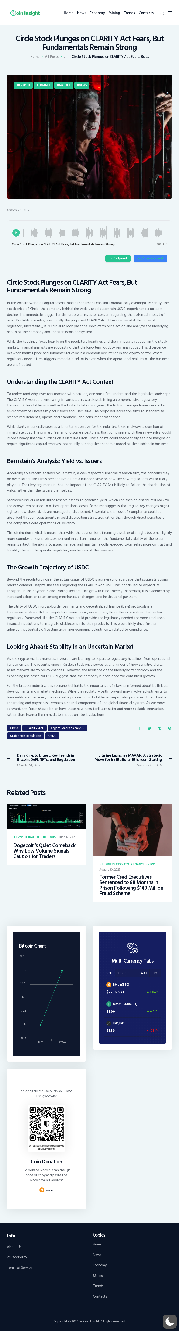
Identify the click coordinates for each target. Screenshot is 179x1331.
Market (64, 85)
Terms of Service (19, 1268)
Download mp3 (152, 258)
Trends (50, 837)
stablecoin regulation (25, 735)
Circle (14, 728)
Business (108, 865)
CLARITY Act (34, 728)
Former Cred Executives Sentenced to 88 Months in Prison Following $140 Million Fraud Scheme (131, 885)
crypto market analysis (67, 728)
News (83, 85)
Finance (45, 85)
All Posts (52, 57)
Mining (98, 1276)
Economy (100, 1265)
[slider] (95, 232)
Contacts (100, 1296)
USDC (52, 735)
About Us (14, 1247)
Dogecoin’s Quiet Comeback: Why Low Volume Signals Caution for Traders (44, 851)
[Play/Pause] (16, 233)
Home (34, 57)
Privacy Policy (17, 1257)
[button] (170, 1322)
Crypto (24, 85)
